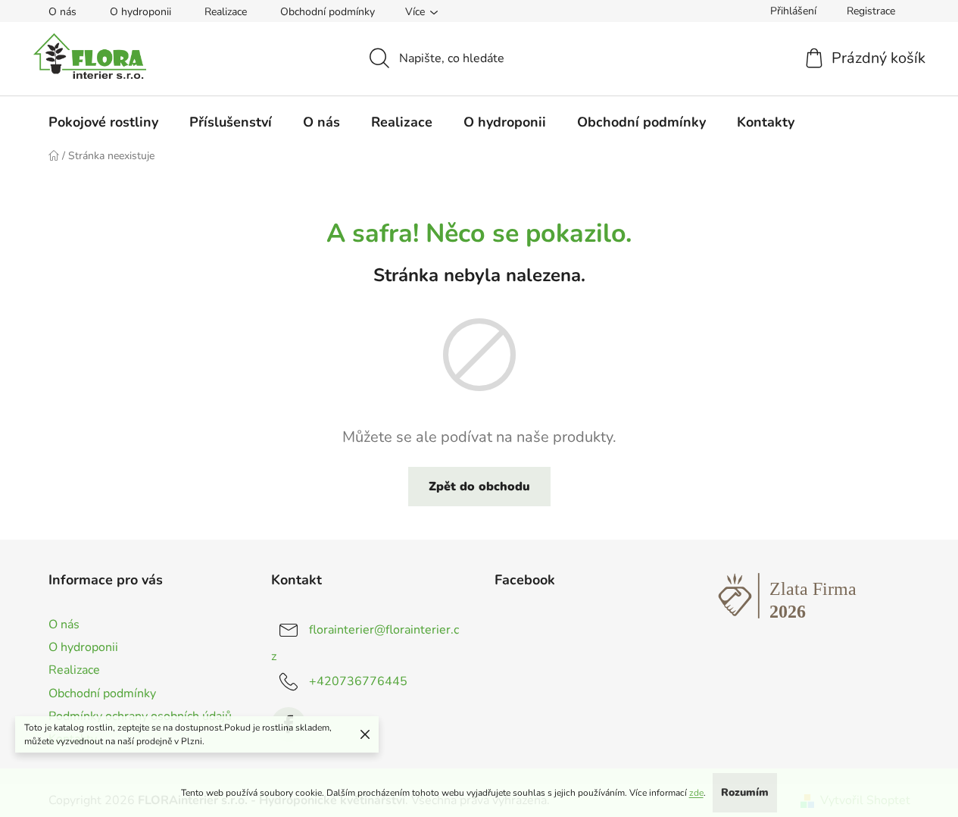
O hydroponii (140, 12)
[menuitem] (103, 122)
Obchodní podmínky (327, 12)
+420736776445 (358, 681)
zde (696, 793)
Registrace (871, 11)
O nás (62, 12)
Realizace (225, 12)
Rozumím (745, 792)
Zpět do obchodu (479, 486)
